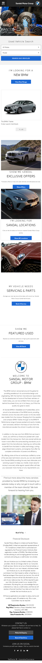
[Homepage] (37, 3)
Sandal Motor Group (24, 3)
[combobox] (21, 47)
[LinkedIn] (24, 650)
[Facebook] (15, 650)
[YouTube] (27, 650)
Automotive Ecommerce (26, 659)
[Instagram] (21, 650)
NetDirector (12, 659)
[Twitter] (18, 650)
